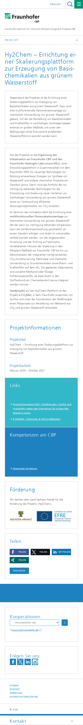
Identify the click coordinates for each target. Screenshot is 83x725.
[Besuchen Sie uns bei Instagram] (35, 662)
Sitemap (14, 685)
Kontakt (15, 689)
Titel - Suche (70, 4)
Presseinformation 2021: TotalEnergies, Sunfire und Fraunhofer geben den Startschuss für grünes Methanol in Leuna (42, 408)
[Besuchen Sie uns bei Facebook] (13, 662)
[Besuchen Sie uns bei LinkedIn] (28, 662)
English (55, 4)
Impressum (16, 693)
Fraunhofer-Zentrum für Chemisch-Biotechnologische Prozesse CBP (40, 29)
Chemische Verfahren (25, 468)
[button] (19, 552)
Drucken (19, 570)
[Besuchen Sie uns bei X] (20, 662)
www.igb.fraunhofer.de (25, 630)
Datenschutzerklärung (24, 697)
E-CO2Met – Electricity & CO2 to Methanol (36, 419)
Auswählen (65, 622)
